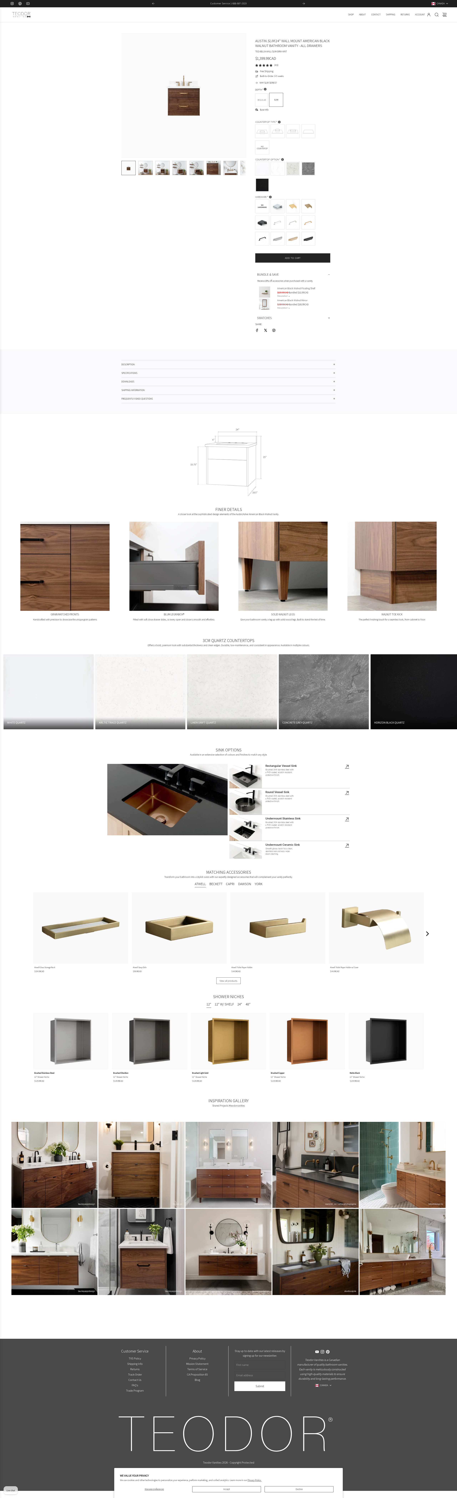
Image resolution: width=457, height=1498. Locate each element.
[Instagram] (12, 3)
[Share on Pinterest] (274, 330)
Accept (226, 1489)
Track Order (135, 1374)
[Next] (427, 934)
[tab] (200, 884)
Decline (299, 1489)
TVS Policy (135, 1358)
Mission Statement (197, 1364)
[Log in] (429, 15)
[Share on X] (265, 330)
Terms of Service (197, 1369)
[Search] (437, 15)
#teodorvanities (237, 1105)
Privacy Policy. (255, 1480)
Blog (197, 1380)
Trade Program (135, 1390)
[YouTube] (28, 3)
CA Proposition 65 (197, 1374)
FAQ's (135, 1385)
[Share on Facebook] (257, 330)
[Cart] (444, 15)
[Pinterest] (20, 3)
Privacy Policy (197, 1358)
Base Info (264, 109)
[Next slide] (304, 3)
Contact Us (134, 1380)
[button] (130, 95)
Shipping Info (134, 1364)
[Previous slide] (153, 3)
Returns (134, 1369)
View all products (228, 980)
